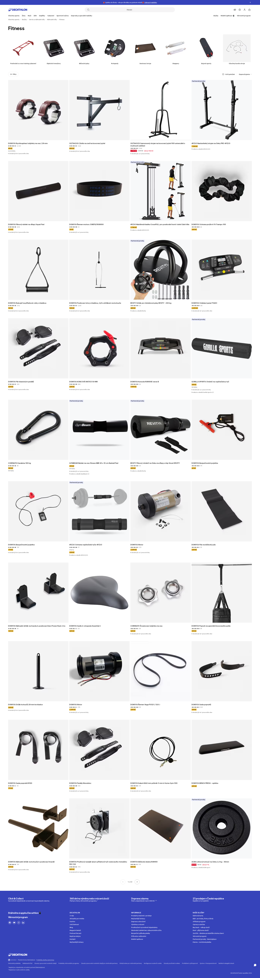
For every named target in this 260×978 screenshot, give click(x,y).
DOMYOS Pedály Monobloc (80, 783)
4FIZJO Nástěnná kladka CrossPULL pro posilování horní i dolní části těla (159, 224)
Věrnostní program (244, 16)
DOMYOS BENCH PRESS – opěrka (205, 783)
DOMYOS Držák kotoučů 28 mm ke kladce (25, 705)
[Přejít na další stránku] (137, 881)
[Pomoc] (239, 9)
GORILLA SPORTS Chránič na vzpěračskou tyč (210, 382)
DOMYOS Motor (136, 545)
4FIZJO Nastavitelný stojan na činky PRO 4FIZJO (211, 143)
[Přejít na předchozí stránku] (122, 881)
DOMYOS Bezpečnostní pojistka (205, 463)
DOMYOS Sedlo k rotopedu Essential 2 (85, 626)
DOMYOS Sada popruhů (201, 705)
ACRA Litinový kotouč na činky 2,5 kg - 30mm (210, 862)
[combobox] (245, 74)
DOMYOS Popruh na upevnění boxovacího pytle (211, 626)
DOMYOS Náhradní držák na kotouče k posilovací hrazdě (31, 862)
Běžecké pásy (84, 63)
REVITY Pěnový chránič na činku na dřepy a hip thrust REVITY (155, 463)
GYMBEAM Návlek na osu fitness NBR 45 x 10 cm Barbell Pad (93, 463)
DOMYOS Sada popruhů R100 (20, 783)
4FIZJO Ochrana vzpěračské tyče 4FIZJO (85, 545)
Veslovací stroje (145, 63)
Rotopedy (114, 63)
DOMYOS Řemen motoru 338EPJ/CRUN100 (86, 224)
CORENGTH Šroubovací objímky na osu (146, 626)
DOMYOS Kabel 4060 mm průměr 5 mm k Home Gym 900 (153, 783)
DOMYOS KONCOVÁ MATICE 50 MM (83, 382)
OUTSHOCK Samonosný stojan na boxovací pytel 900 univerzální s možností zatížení (157, 144)
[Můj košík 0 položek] (249, 9)
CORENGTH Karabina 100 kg (19, 463)
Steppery (175, 63)
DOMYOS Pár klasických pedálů (21, 382)
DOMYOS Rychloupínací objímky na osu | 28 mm (28, 143)
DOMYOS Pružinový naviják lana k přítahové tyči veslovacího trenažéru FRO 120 (98, 863)
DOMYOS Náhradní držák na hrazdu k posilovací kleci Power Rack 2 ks (36, 626)
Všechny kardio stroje (237, 63)
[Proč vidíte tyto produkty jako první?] (223, 74)
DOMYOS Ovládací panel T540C (204, 303)
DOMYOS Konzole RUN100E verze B (144, 382)
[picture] (38, 110)
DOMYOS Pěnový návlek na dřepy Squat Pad (26, 224)
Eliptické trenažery (54, 63)
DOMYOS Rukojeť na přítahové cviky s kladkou (27, 303)
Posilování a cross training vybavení (23, 63)
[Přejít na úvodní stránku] (17, 9)
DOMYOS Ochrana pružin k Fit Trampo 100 (209, 224)
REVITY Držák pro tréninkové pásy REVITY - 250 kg (150, 303)
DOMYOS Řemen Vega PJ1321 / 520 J (145, 705)
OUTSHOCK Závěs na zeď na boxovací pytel (87, 143)
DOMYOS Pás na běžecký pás (204, 545)
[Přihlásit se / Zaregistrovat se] (244, 9)
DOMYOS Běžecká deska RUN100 (144, 862)
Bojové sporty (206, 63)
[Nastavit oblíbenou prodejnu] (234, 9)
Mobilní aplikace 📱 (228, 16)
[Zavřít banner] (250, 2)
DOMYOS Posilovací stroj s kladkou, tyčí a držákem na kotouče (95, 303)
